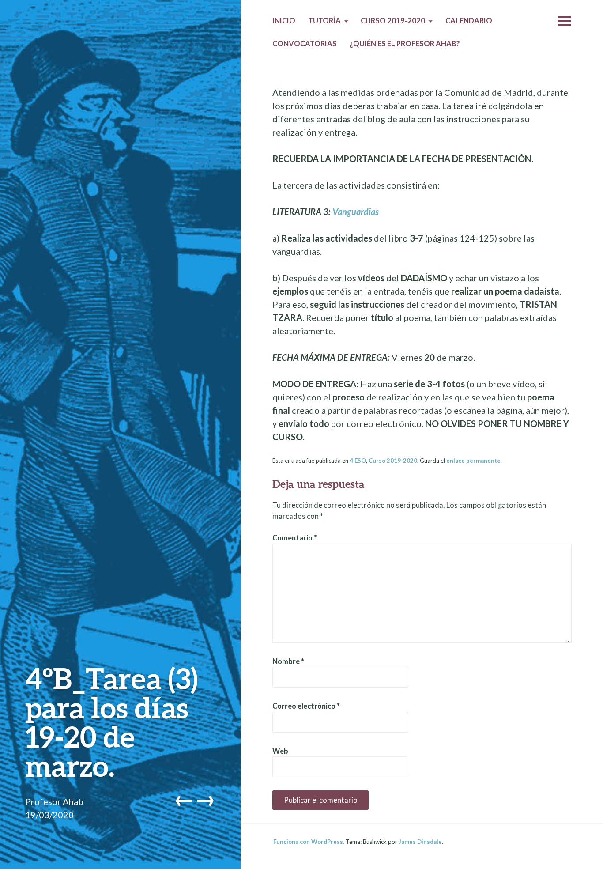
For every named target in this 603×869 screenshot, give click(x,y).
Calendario (468, 20)
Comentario (294, 537)
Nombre (288, 661)
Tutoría (324, 20)
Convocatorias (304, 43)
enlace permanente (473, 460)
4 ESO (358, 460)
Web (280, 751)
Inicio (283, 20)
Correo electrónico (306, 706)
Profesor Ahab (54, 801)
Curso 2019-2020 (393, 20)
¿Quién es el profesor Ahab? (405, 43)
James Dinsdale (420, 841)
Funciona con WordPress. (308, 841)
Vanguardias (355, 211)
